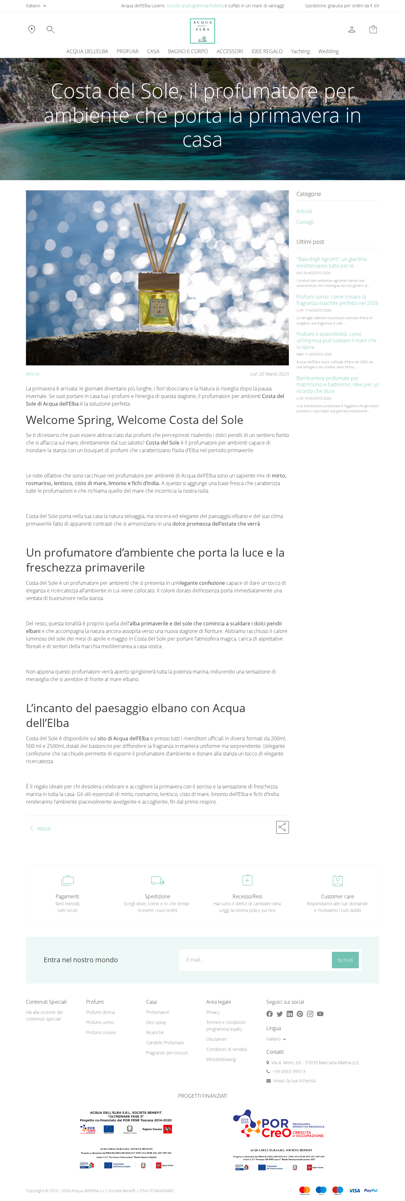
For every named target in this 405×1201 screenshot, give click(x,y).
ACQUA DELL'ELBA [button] (87, 51)
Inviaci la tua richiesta (294, 1081)
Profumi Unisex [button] (101, 1032)
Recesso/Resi (247, 896)
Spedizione (157, 896)
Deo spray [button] (156, 1022)
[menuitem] (300, 51)
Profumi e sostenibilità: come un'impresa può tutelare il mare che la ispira (336, 341)
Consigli (305, 221)
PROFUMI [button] (128, 51)
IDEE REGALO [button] (267, 51)
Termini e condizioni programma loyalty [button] (226, 1025)
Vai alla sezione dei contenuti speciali (44, 1015)
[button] (282, 827)
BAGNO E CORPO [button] (188, 51)
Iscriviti (345, 960)
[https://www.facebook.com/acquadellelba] (269, 1013)
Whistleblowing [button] (221, 1059)
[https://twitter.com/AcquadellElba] (280, 1013)
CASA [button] (153, 51)
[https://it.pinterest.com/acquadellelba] (300, 1013)
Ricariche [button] (155, 1032)
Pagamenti (67, 896)
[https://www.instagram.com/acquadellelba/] (310, 1013)
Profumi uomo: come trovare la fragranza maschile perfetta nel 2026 (337, 300)
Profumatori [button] (157, 1012)
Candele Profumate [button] (165, 1043)
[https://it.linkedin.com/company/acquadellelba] (290, 1013)
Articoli (32, 374)
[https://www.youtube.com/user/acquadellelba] (320, 1013)
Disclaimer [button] (216, 1039)
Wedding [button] (328, 51)
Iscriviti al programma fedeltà (195, 6)
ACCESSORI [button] (230, 51)
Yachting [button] (300, 51)
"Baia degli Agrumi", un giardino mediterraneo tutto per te (331, 262)
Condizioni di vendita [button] (226, 1049)
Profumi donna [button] (100, 1012)
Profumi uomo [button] (100, 1022)
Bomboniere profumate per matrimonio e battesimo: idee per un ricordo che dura (337, 385)
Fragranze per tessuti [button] (167, 1053)
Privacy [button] (213, 1012)
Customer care (337, 896)
